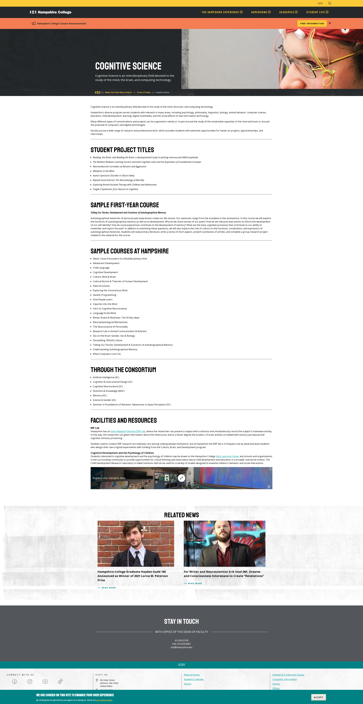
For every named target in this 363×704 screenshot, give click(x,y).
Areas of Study (143, 92)
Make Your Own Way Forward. (118, 92)
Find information (312, 23)
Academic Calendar (194, 679)
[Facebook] (14, 683)
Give (320, 3)
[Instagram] (30, 683)
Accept (318, 697)
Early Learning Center (227, 456)
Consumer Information (284, 679)
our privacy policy (104, 700)
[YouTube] (45, 683)
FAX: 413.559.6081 (181, 643)
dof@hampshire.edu (181, 647)
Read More (109, 587)
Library (276, 683)
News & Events (192, 674)
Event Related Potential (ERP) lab (128, 431)
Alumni (187, 683)
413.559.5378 (181, 640)
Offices (276, 688)
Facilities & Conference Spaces (288, 674)
